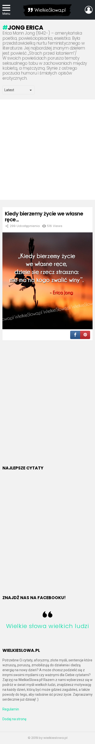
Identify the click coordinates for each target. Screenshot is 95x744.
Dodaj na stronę (14, 719)
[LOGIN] (89, 10)
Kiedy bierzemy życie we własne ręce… (44, 216)
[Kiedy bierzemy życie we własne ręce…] (47, 280)
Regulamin (10, 709)
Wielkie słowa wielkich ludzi (47, 626)
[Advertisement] (47, 149)
